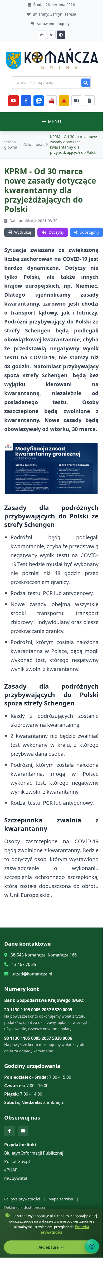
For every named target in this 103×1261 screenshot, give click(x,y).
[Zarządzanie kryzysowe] (64, 100)
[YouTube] (13, 100)
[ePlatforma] (38, 100)
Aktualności (33, 144)
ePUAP (11, 1170)
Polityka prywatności (22, 1198)
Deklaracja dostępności (24, 1207)
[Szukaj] (85, 82)
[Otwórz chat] (92, 1246)
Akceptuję (49, 1247)
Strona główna (10, 144)
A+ (42, 34)
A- (51, 34)
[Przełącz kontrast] (61, 35)
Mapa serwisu (60, 1198)
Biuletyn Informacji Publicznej (33, 1153)
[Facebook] (26, 100)
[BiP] (51, 100)
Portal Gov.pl (17, 1161)
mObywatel (15, 1178)
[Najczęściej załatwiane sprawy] (76, 100)
